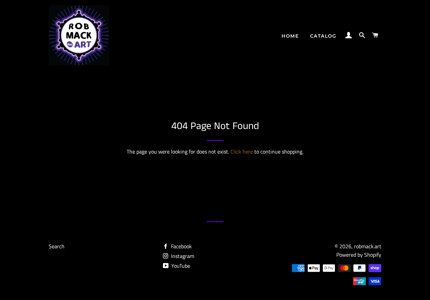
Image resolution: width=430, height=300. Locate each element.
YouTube (180, 266)
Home (290, 36)
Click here (241, 151)
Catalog (323, 36)
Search (56, 246)
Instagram (182, 256)
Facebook (181, 246)
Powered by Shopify (358, 255)
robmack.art (367, 246)
